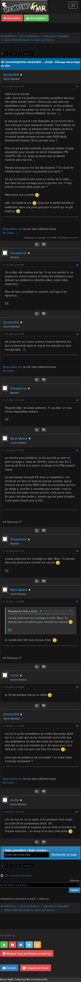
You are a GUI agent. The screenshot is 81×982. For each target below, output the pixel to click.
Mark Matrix (18, 438)
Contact (11, 968)
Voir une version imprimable (18, 875)
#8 (77, 687)
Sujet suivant (37, 850)
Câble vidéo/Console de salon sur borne (29, 40)
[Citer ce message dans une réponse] (44, 244)
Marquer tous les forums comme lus (28, 953)
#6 (77, 550)
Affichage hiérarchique (67, 62)
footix (14, 675)
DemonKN (11, 74)
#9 (77, 725)
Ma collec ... (10, 233)
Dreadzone (18, 253)
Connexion (13, 18)
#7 (77, 601)
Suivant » (28, 53)
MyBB (10, 979)
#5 (77, 450)
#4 (77, 400)
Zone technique (29, 36)
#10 (76, 811)
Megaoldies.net (12, 229)
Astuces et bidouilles (56, 36)
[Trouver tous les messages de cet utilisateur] (37, 244)
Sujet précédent (15, 850)
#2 (77, 264)
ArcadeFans (8, 36)
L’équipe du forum (37, 968)
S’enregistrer (37, 18)
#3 (77, 334)
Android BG (41, 979)
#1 (77, 86)
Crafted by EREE (22, 979)
